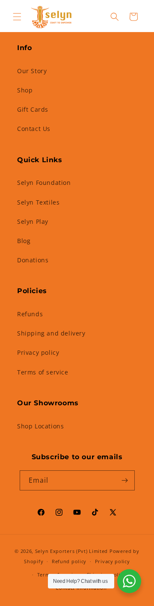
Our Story (32, 71)
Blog (23, 241)
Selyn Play (32, 221)
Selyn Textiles (38, 202)
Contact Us (33, 129)
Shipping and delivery (51, 333)
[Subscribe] (125, 480)
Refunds (30, 314)
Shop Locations (40, 426)
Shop (25, 90)
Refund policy (69, 561)
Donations (32, 260)
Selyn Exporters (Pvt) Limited (71, 551)
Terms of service (42, 372)
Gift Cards (32, 109)
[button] (17, 16)
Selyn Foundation (44, 182)
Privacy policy (38, 352)
